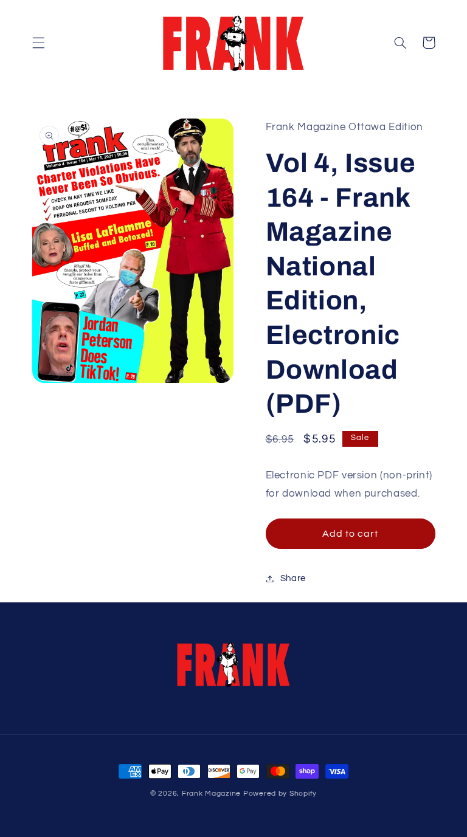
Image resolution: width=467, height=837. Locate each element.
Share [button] (293, 578)
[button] (38, 43)
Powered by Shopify (280, 793)
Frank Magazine (211, 793)
